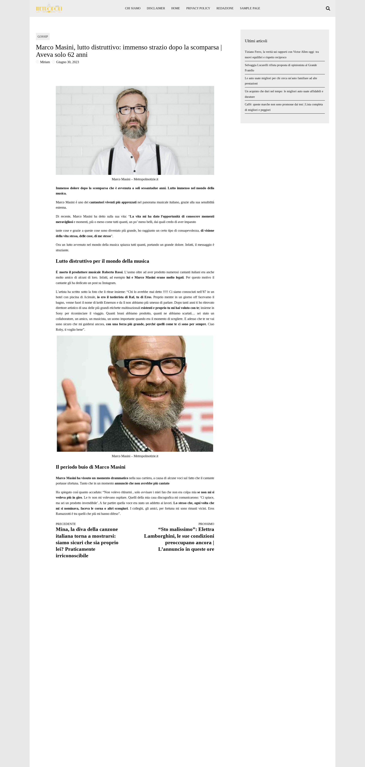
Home (175, 8)
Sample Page (250, 8)
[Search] (328, 8)
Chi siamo (132, 8)
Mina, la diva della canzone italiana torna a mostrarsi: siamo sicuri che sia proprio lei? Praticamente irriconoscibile (87, 540)
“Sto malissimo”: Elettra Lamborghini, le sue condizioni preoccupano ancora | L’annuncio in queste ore (179, 537)
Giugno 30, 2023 (67, 62)
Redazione (225, 8)
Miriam (45, 62)
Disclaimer (156, 8)
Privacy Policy (198, 8)
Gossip (43, 36)
